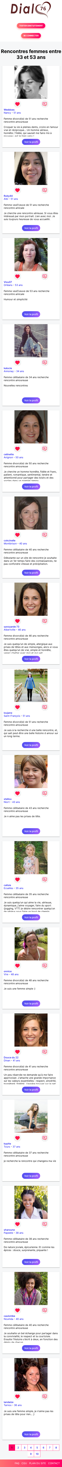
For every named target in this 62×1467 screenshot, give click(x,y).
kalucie (8, 368)
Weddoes (9, 109)
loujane (8, 712)
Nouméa (8, 1318)
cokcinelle (9, 540)
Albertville (9, 629)
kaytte (7, 1143)
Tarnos (7, 1405)
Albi (6, 198)
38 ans (19, 1232)
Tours (7, 1146)
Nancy (7, 112)
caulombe (9, 1315)
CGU (24, 1463)
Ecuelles (8, 888)
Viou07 (8, 281)
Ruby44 (8, 195)
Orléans (8, 285)
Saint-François (12, 715)
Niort (7, 801)
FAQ (17, 1463)
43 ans (16, 801)
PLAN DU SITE (37, 1463)
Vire (6, 974)
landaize (8, 1402)
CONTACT (54, 1463)
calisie (7, 885)
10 (37, 1453)
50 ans (19, 457)
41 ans (16, 1060)
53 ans (19, 285)
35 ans (19, 888)
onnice (8, 971)
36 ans (18, 1405)
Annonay (9, 371)
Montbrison (10, 543)
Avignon (8, 457)
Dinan (7, 1060)
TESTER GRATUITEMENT (31, 26)
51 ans (17, 112)
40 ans (23, 543)
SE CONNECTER (31, 35)
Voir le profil (31, 141)
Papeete (8, 1232)
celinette (9, 454)
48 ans (15, 974)
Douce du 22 (11, 1057)
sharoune (9, 1229)
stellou (8, 798)
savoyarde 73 (11, 626)
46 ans (22, 629)
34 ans (20, 371)
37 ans (16, 1146)
